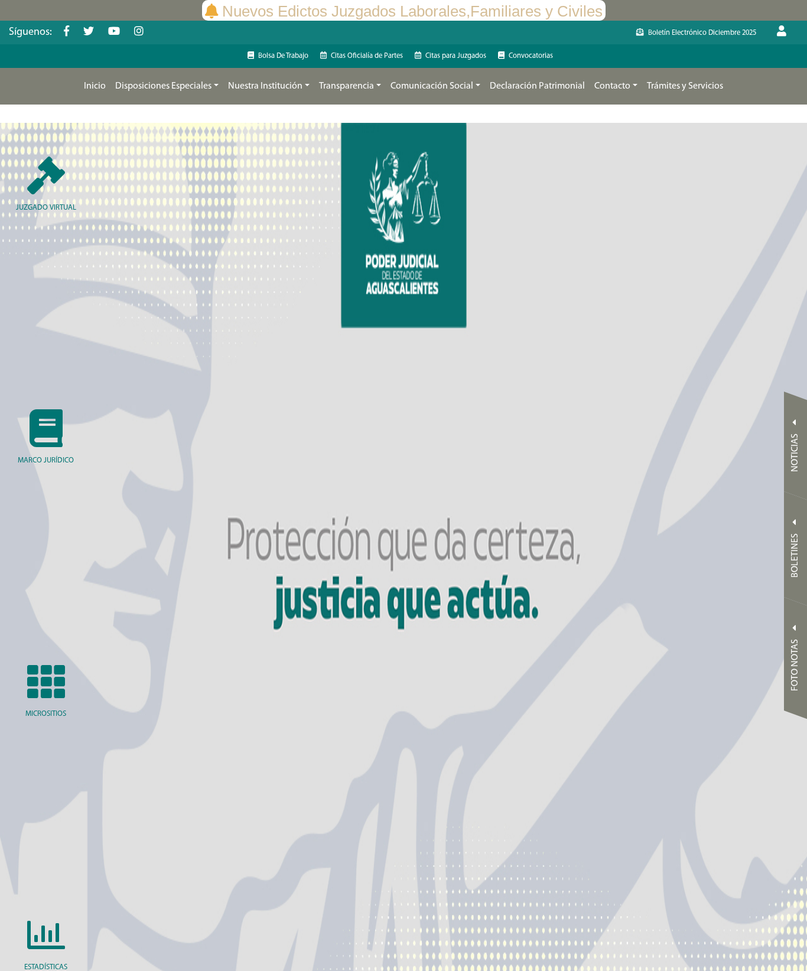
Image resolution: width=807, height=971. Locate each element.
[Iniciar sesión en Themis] (787, 32)
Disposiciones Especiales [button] (163, 86)
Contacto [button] (612, 86)
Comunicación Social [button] (432, 86)
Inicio (95, 86)
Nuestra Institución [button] (265, 86)
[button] (94, 86)
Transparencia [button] (346, 86)
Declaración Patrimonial (537, 86)
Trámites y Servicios (685, 86)
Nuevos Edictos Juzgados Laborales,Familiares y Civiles (412, 11)
